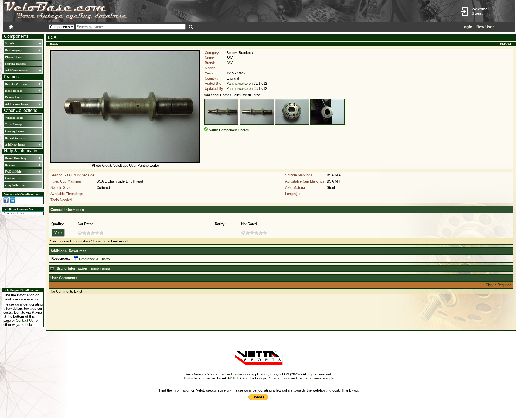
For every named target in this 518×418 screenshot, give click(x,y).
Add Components (16, 70)
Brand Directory (16, 158)
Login (467, 27)
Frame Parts (13, 97)
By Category (13, 50)
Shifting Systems (15, 63)
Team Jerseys (13, 124)
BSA (230, 63)
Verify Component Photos (229, 130)
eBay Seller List (15, 185)
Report (506, 43)
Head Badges (13, 90)
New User (485, 27)
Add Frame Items (16, 104)
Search (9, 43)
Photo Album (13, 57)
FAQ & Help (13, 171)
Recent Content (15, 137)
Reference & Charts (94, 259)
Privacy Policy (278, 378)
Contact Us (12, 178)
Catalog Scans (14, 131)
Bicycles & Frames (17, 83)
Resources (11, 164)
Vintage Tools (14, 117)
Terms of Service (311, 378)
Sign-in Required (498, 285)
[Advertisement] (21, 250)
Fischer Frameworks (234, 374)
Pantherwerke (237, 83)
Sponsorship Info (14, 213)
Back (54, 43)
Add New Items (15, 144)
